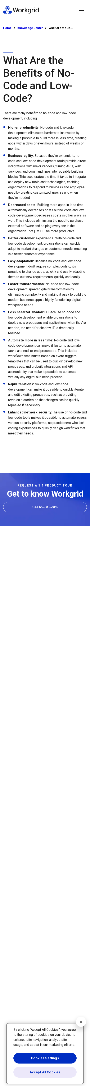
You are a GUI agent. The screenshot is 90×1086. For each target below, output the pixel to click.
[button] (82, 10)
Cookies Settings (45, 1058)
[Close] (81, 1022)
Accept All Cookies (45, 1072)
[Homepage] (21, 13)
